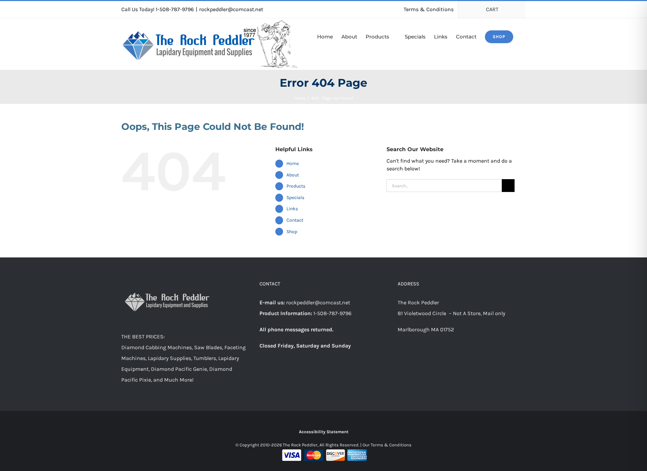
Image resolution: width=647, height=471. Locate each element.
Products (295, 186)
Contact (294, 220)
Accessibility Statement (323, 431)
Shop (291, 231)
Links (292, 209)
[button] (524, 36)
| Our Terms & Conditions (385, 444)
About (292, 175)
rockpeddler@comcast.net (231, 9)
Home (292, 163)
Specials (295, 197)
